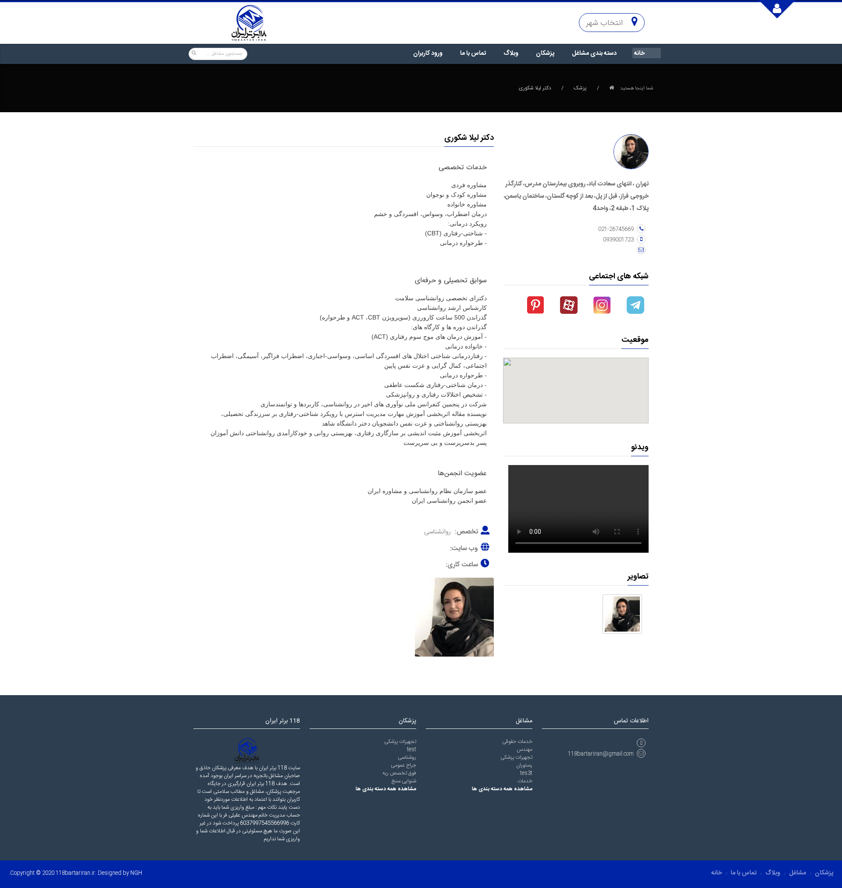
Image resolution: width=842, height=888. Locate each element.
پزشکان (545, 53)
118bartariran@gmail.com (601, 753)
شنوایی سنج (404, 781)
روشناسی (407, 757)
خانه (639, 53)
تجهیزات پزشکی (400, 741)
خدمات (524, 781)
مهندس (524, 749)
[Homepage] (611, 88)
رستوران (524, 765)
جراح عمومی (403, 765)
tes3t (526, 773)
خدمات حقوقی (517, 741)
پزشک (580, 88)
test (411, 749)
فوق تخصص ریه (399, 773)
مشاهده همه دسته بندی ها (386, 789)
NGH (136, 873)
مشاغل (797, 873)
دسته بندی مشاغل (594, 53)
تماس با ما (473, 53)
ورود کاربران (427, 53)
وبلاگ (510, 53)
